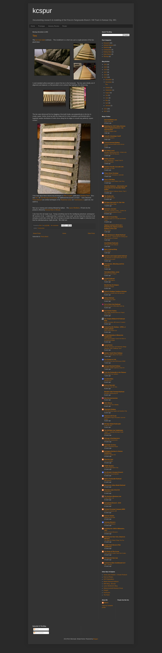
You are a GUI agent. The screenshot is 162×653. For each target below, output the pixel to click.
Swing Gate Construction (111, 440)
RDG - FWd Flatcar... (110, 280)
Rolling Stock (108, 52)
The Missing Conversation (49, 197)
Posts (37, 629)
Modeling (106, 47)
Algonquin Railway (110, 409)
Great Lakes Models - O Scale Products (115, 574)
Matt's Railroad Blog (110, 249)
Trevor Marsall (37, 200)
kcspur (42, 10)
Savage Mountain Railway (112, 366)
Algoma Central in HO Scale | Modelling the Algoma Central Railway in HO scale (113, 226)
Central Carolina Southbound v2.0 (114, 563)
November (108, 82)
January (108, 105)
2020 (105, 67)
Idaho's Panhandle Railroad (112, 479)
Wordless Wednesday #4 (111, 393)
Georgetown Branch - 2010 (112, 503)
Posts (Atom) (44, 236)
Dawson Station (109, 516)
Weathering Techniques (111, 285)
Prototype (41, 26)
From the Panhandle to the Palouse (115, 372)
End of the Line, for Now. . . (111, 387)
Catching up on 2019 (109, 299)
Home (33, 26)
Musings (106, 56)
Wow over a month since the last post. (114, 293)
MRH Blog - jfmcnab (110, 583)
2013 (105, 111)
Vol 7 (36, 197)
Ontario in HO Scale (110, 416)
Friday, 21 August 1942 (110, 131)
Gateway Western (109, 522)
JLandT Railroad (109, 278)
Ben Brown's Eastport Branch (113, 472)
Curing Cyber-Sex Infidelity (111, 404)
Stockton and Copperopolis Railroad (115, 256)
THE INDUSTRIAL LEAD (111, 272)
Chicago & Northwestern (112, 438)
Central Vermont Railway (112, 142)
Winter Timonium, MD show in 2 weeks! (114, 322)
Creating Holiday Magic (110, 204)
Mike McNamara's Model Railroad (114, 235)
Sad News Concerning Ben (111, 474)
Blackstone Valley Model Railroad (114, 485)
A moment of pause (109, 137)
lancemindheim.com (110, 120)
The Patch (107, 595)
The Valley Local (109, 150)
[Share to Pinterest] (71, 225)
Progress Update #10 (110, 454)
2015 (105, 77)
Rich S (106, 602)
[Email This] (62, 225)
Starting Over (107, 380)
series (66, 200)
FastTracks (107, 592)
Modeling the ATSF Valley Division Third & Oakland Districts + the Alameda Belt (114, 127)
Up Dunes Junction (110, 209)
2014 (105, 109)
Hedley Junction (109, 159)
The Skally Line (109, 196)
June (107, 98)
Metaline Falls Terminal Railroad (114, 391)
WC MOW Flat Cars (109, 197)
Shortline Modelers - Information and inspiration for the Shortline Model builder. (115, 187)
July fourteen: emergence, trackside (114, 175)
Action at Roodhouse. (110, 524)
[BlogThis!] (64, 225)
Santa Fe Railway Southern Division (115, 291)
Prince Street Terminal (111, 173)
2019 (105, 69)
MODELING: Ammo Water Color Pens (114, 181)
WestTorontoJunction (111, 398)
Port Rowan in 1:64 (110, 359)
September (108, 90)
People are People (109, 286)
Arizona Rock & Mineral (52, 210)
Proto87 (106, 590)
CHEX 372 (107, 267)
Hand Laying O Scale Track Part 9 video (115, 553)
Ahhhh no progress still (110, 511)
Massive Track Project (110, 273)
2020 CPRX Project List (110, 330)
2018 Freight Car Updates (111, 374)
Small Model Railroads (111, 243)
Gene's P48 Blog (109, 179)
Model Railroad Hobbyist (111, 581)
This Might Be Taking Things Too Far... (114, 540)
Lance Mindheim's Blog (111, 586)
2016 (105, 75)
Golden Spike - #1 (109, 498)
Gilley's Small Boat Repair (111, 446)
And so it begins (108, 461)
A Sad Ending (107, 504)
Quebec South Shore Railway (113, 353)
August (107, 93)
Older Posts (91, 233)
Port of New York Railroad (112, 304)
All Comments (39, 632)
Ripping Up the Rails (109, 517)
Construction (41, 228)
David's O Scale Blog (110, 217)
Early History (107, 54)
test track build (40, 40)
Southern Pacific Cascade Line (114, 167)
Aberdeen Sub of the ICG (112, 490)
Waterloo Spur (108, 459)
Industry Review (53, 26)
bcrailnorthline (108, 379)
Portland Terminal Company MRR (114, 509)
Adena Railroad (109, 298)
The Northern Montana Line (112, 496)
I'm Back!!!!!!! (107, 491)
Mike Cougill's (68, 196)
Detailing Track (85, 196)
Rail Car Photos (108, 577)
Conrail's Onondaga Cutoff (112, 136)
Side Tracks (107, 230)
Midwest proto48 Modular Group (113, 588)
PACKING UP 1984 (109, 168)
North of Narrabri (109, 385)
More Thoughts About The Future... (113, 354)
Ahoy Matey (107, 251)
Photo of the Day (108, 121)
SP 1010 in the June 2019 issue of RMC (115, 361)
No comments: (55, 225)
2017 (105, 72)
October (108, 87)
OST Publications (109, 579)
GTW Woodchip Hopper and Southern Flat (115, 411)
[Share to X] (66, 225)
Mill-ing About (107, 480)
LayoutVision (108, 345)
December (108, 79)
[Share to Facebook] (68, 225)
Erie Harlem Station (110, 311)
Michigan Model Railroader (112, 424)
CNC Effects (108, 403)
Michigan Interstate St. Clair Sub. (114, 202)
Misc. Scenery (108, 564)
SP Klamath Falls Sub (111, 558)
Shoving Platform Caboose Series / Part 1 (115, 191)
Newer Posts (37, 233)
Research (106, 43)
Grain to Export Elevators (111, 532)
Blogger (95, 639)
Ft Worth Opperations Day (111, 467)
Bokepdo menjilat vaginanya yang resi (114, 367)
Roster (64, 26)
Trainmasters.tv (79, 200)
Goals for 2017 (108, 425)
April (107, 103)
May (106, 100)
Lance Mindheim (74, 208)
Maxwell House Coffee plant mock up (114, 306)
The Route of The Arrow (111, 551)
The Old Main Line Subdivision (113, 430)
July (106, 95)
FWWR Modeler (109, 466)
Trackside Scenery (110, 445)
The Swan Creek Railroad (111, 244)
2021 (105, 64)
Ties (35, 35)
